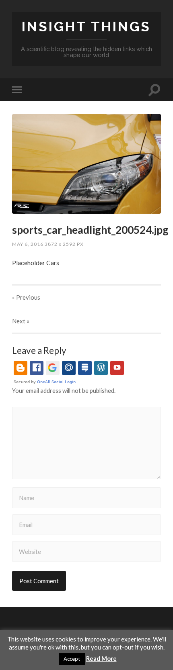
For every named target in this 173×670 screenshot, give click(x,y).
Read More (101, 658)
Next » (20, 321)
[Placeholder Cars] (86, 163)
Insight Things (86, 27)
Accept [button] (72, 659)
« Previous (26, 297)
